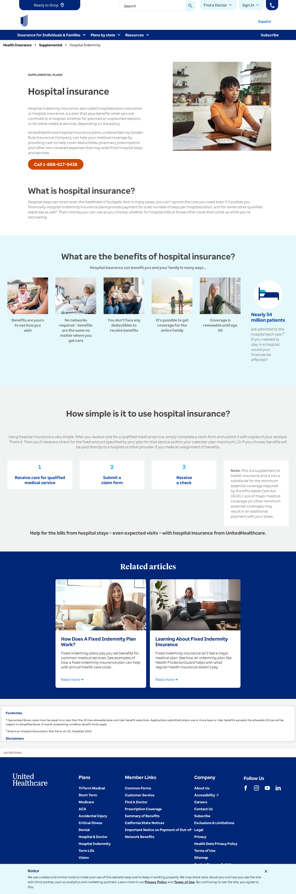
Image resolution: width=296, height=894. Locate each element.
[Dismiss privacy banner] (266, 871)
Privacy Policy (156, 882)
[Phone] (272, 5)
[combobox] (157, 6)
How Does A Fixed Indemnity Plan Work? (98, 641)
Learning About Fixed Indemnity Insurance (191, 641)
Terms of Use (184, 882)
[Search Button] (190, 6)
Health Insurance (17, 45)
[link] (49, 5)
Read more (70, 679)
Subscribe (270, 34)
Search (130, 6)
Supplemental (50, 45)
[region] (148, 723)
